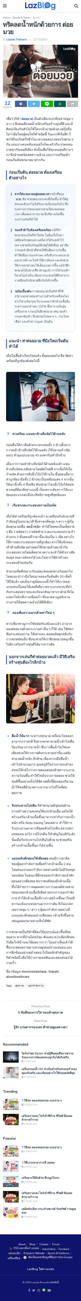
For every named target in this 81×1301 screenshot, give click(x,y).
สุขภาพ (19, 985)
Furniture (64, 1249)
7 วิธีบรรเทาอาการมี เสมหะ (38, 1162)
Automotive (48, 1249)
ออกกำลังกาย (36, 985)
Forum (56, 1244)
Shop (32, 1244)
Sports (36, 17)
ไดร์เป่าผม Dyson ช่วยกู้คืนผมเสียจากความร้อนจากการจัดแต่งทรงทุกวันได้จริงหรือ (48, 1055)
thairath (54, 971)
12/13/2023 (40, 39)
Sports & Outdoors (59, 1253)
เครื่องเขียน (14, 1258)
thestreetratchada (34, 971)
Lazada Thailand (16, 39)
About (21, 1244)
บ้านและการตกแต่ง (33, 1253)
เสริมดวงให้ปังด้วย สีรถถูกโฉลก (40, 1178)
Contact (43, 1244)
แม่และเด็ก (14, 1253)
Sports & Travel (21, 17)
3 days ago (29, 1061)
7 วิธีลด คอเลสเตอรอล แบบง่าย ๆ (42, 1100)
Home (6, 17)
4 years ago (30, 1124)
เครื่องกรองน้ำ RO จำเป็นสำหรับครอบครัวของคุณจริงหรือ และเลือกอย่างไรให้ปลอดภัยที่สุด (49, 1071)
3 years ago (30, 1104)
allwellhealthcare (17, 977)
